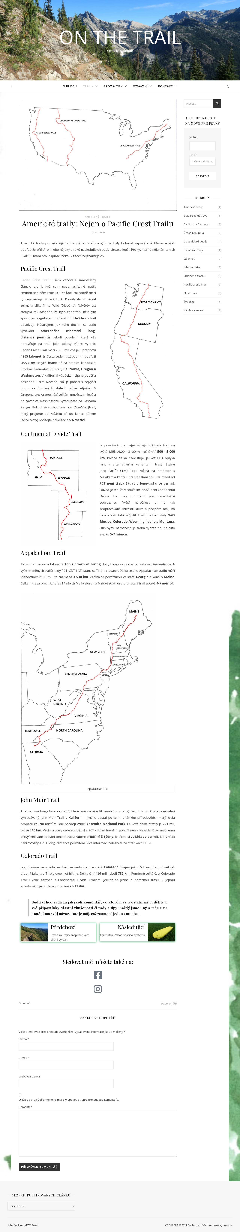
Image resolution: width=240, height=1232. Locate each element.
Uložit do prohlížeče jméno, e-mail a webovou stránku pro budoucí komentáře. (69, 1099)
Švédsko (189, 301)
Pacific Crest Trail (195, 284)
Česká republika (194, 233)
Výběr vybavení (193, 310)
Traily (88, 86)
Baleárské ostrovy (195, 215)
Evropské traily (193, 250)
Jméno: (193, 137)
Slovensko (190, 293)
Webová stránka (29, 1076)
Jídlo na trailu (192, 267)
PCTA (147, 843)
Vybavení (140, 86)
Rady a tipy (113, 86)
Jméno (24, 1039)
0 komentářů (169, 1003)
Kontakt (165, 86)
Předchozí (63, 927)
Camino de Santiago (196, 224)
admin (27, 1003)
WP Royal (32, 1225)
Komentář (25, 1107)
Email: (193, 155)
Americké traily (98, 216)
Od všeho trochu (194, 276)
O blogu (70, 86)
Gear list (189, 258)
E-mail (24, 1058)
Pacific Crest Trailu (36, 280)
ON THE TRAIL (120, 37)
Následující (131, 927)
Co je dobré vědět (195, 241)
